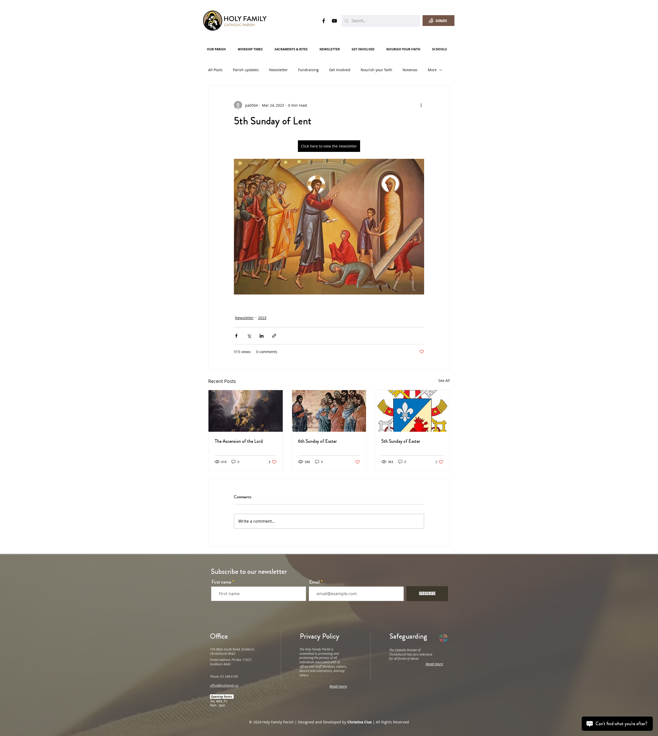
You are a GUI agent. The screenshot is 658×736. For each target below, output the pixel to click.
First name (221, 582)
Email (314, 582)
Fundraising (308, 69)
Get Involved (339, 69)
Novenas (410, 69)
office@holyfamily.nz (224, 685)
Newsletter (278, 69)
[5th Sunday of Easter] (412, 411)
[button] (218, 49)
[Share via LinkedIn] (261, 335)
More (432, 69)
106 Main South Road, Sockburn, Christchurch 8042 (232, 651)
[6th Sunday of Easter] (329, 411)
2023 (262, 317)
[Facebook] (324, 21)
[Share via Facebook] (236, 335)
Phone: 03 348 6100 (224, 676)
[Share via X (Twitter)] (248, 335)
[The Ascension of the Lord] (245, 411)
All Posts (215, 69)
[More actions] (421, 105)
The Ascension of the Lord (239, 441)
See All (444, 380)
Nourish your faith (376, 69)
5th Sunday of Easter (400, 441)
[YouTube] (334, 21)
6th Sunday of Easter (317, 441)
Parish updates (246, 69)
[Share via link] (274, 335)
